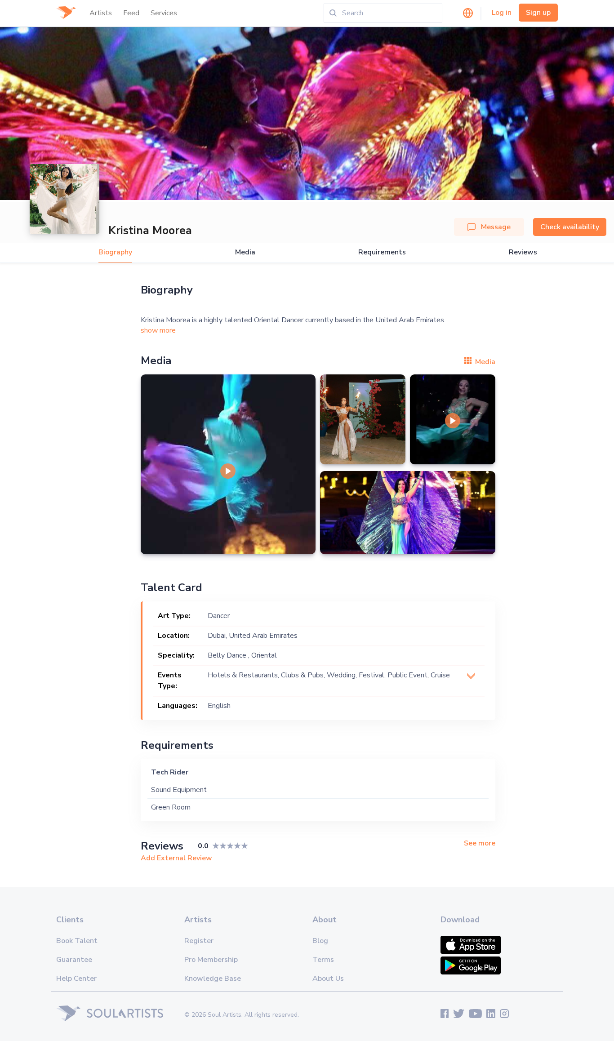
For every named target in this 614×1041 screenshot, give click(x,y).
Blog (320, 940)
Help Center (76, 978)
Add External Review (176, 858)
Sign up (538, 13)
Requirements (382, 252)
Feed (131, 13)
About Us (328, 978)
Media (245, 252)
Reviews (523, 252)
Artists (100, 13)
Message (496, 227)
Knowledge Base (212, 978)
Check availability (569, 227)
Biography (115, 252)
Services (164, 13)
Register (199, 940)
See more (479, 843)
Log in (502, 13)
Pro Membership (211, 959)
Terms (323, 959)
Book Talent (77, 940)
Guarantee (74, 959)
